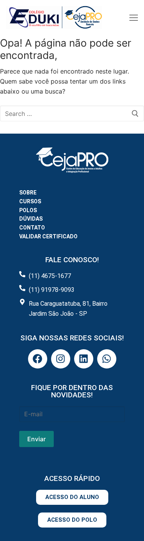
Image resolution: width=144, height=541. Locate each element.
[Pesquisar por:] (72, 114)
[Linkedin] (83, 358)
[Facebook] (37, 358)
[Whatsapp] (106, 358)
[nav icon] (133, 17)
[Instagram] (60, 358)
